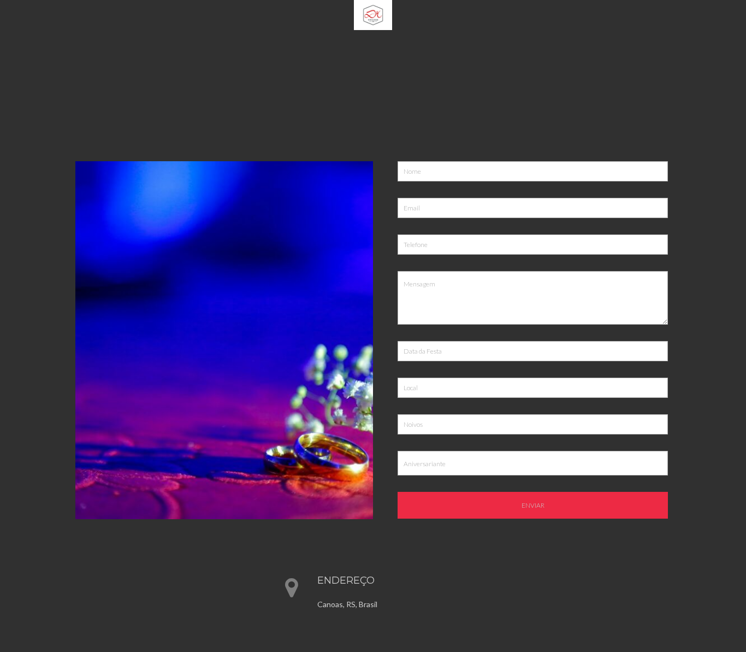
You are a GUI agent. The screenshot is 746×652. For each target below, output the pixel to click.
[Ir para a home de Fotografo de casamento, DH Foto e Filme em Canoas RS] (373, 14)
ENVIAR (533, 505)
